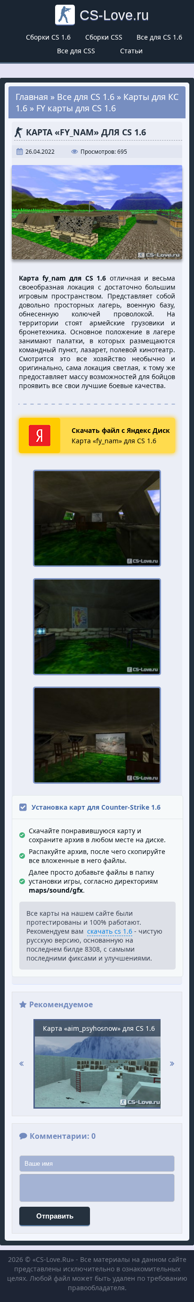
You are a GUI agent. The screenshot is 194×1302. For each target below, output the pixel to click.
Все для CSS (76, 50)
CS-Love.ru (114, 15)
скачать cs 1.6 (109, 931)
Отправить (54, 1216)
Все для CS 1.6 (159, 37)
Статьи (131, 50)
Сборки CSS (103, 37)
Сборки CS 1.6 (48, 37)
